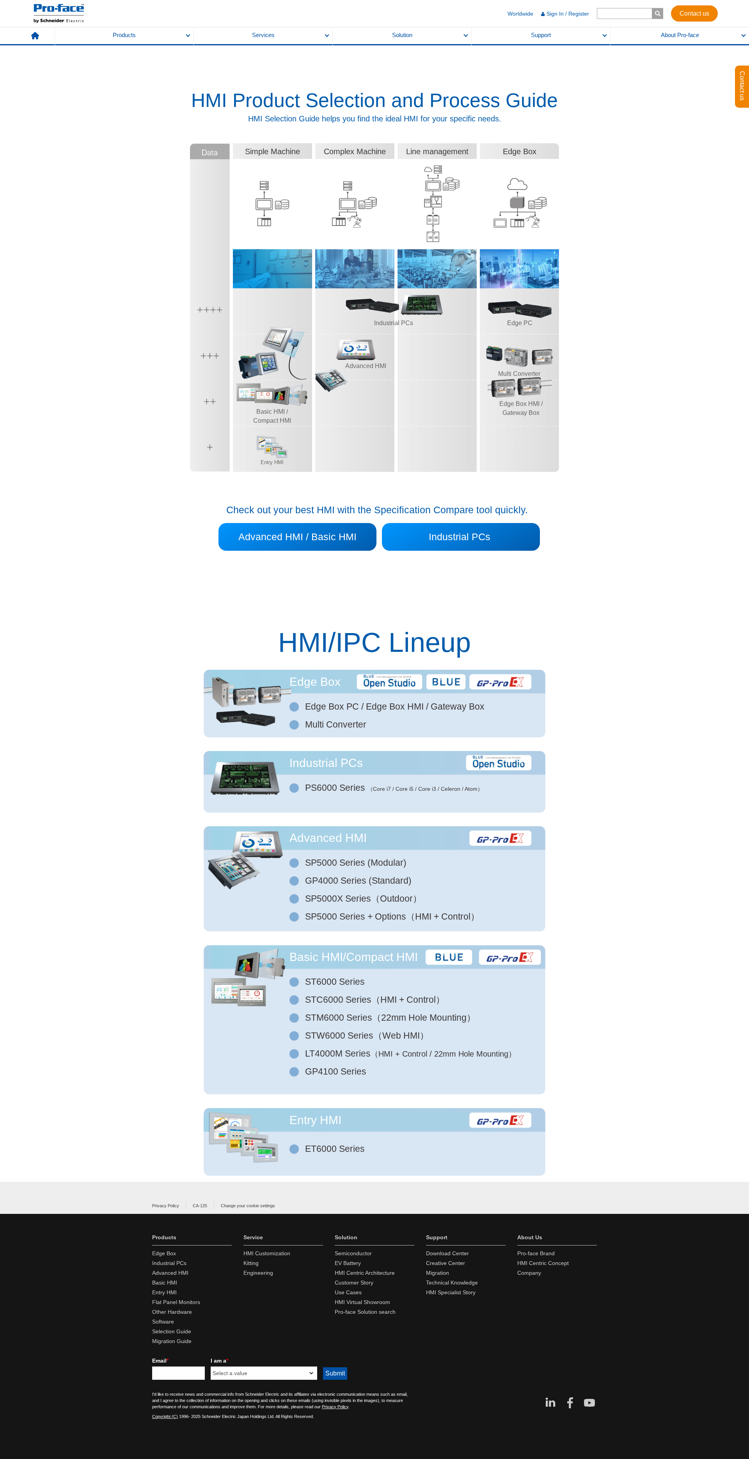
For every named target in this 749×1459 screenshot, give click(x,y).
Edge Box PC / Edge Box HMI (395, 706)
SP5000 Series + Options (392, 916)
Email (160, 1361)
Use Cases (348, 1292)
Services (263, 35)
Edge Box (164, 1253)
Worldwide (520, 14)
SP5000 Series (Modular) (357, 863)
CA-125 (200, 1205)
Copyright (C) (165, 1416)
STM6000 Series (390, 1017)
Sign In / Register (568, 14)
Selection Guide (171, 1331)
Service (253, 1237)
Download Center (447, 1253)
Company (529, 1273)
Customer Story (354, 1282)
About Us (529, 1237)
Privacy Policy (165, 1205)
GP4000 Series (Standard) (359, 880)
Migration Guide (172, 1341)
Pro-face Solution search (365, 1312)
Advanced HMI (170, 1273)
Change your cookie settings (248, 1205)
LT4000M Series (410, 1053)
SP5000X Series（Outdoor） (364, 898)
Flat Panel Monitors (176, 1302)
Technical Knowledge (452, 1282)
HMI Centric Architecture (365, 1273)
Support (541, 35)
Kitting (251, 1263)
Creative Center (445, 1263)
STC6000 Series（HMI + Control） (376, 1000)
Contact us (694, 13)
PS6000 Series (336, 788)
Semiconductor (353, 1253)
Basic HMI (164, 1282)
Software (163, 1321)
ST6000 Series (336, 982)
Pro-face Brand (536, 1253)
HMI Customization (266, 1253)
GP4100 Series (337, 1071)
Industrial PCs (461, 536)
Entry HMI (164, 1292)
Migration (437, 1273)
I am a (219, 1361)
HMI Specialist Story (451, 1292)
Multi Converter (337, 724)
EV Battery (348, 1263)
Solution (402, 35)
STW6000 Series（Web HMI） (368, 1035)
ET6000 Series (336, 1149)
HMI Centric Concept (543, 1263)
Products (124, 35)
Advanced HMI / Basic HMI (297, 536)
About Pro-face (680, 35)
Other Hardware (172, 1312)
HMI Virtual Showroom (362, 1302)
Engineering (258, 1273)
